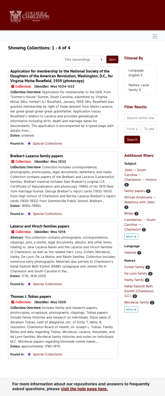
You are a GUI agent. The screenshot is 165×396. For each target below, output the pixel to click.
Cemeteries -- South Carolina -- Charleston (139, 224)
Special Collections (47, 143)
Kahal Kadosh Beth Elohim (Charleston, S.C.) (139, 291)
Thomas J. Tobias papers (30, 296)
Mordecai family (137, 302)
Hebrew (130, 252)
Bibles (129, 213)
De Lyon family (136, 273)
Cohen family (134, 267)
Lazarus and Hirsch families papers (39, 226)
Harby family (134, 280)
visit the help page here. (84, 388)
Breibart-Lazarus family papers (36, 155)
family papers (135, 191)
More (130, 236)
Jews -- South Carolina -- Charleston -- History (140, 175)
